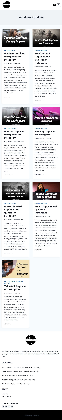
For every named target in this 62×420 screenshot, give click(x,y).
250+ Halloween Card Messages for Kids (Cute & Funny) (20, 371)
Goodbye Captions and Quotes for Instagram (14, 56)
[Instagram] (12, 406)
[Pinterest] (3, 406)
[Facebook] (6, 406)
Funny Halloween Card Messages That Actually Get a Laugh (21, 367)
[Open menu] (58, 4)
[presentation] (15, 38)
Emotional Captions (10, 50)
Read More (8, 97)
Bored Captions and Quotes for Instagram (46, 209)
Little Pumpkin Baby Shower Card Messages (16, 384)
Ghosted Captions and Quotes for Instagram (14, 134)
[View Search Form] (54, 5)
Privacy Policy (6, 396)
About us (5, 394)
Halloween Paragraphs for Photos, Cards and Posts (18, 380)
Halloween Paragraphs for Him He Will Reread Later (18, 376)
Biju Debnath (9, 63)
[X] (9, 406)
